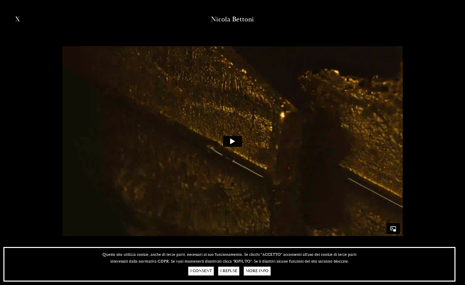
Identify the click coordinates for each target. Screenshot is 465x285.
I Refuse (228, 270)
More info (257, 270)
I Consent (201, 270)
